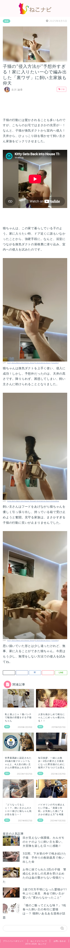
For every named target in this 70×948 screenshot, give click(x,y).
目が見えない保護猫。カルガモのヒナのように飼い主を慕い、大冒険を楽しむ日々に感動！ (43, 842)
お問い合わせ (60, 941)
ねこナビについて (39, 941)
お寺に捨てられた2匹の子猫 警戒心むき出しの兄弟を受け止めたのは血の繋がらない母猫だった (34, 875)
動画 (6, 21)
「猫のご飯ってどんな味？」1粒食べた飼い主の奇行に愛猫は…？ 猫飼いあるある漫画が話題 (34, 911)
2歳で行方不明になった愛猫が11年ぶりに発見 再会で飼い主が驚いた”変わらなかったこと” (45, 893)
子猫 (62, 89)
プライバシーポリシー (13, 941)
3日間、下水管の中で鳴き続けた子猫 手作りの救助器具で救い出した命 (44, 858)
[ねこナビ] (35, 13)
